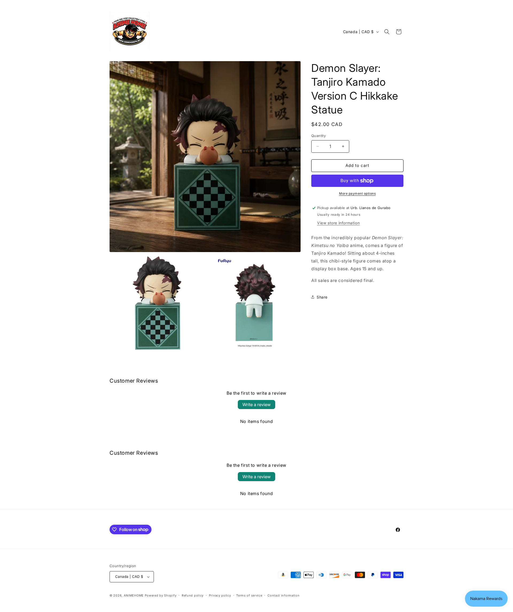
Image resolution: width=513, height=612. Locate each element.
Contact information (283, 595)
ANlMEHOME (134, 595)
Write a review (256, 404)
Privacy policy (220, 595)
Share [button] (322, 297)
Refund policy (193, 595)
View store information (338, 223)
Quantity (318, 136)
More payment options (357, 193)
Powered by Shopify (161, 595)
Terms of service (249, 595)
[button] (387, 32)
